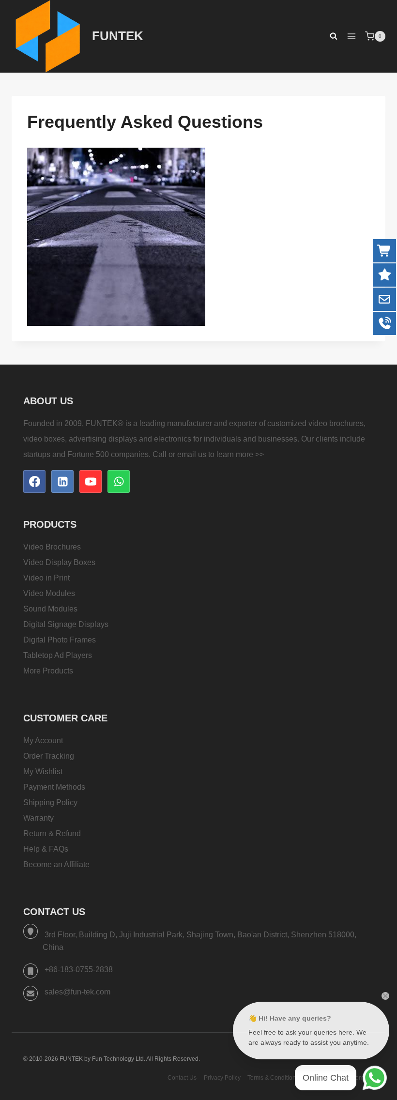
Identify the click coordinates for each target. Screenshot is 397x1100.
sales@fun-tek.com (77, 992)
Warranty (38, 818)
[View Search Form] (328, 36)
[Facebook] (34, 481)
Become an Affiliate (56, 864)
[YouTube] (90, 481)
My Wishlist (42, 771)
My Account (43, 740)
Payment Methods (54, 787)
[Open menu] (351, 36)
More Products (48, 671)
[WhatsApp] (118, 481)
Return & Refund (52, 833)
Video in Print (46, 578)
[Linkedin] (62, 481)
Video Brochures (52, 547)
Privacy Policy (222, 1077)
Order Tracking (48, 756)
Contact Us (182, 1077)
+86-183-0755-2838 (79, 969)
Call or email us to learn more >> (208, 454)
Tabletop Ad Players (57, 655)
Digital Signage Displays (65, 624)
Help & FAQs (45, 849)
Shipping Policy (50, 802)
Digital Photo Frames (59, 640)
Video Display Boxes (59, 562)
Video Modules (49, 593)
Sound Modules (50, 609)
